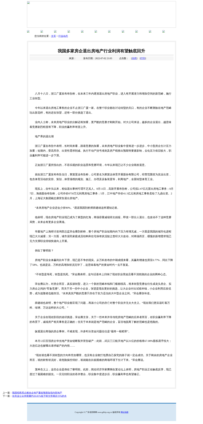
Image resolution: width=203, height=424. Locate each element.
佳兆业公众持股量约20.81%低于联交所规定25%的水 (39, 396)
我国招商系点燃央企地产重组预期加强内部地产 (37, 392)
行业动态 (63, 36)
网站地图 (124, 412)
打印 (142, 58)
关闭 (134, 58)
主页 (53, 36)
